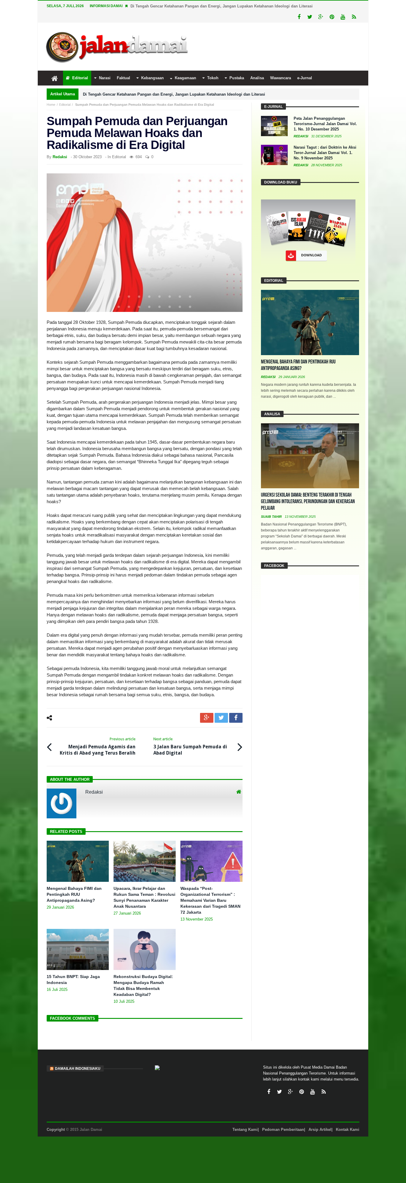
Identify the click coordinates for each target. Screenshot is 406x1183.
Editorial (64, 104)
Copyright (56, 1129)
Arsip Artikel (320, 1129)
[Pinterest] (331, 17)
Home (51, 104)
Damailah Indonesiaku (77, 1069)
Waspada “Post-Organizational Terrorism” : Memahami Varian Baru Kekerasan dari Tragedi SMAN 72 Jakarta (210, 900)
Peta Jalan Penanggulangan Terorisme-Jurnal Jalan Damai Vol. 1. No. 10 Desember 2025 (325, 123)
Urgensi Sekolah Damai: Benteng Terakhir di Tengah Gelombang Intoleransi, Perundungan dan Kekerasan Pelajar (308, 501)
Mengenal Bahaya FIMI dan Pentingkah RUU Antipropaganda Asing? (74, 894)
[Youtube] (342, 17)
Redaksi (60, 157)
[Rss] (353, 17)
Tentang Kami (245, 1129)
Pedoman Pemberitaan (283, 1129)
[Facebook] (298, 17)
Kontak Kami (347, 1129)
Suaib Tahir (272, 516)
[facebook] (236, 718)
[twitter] (221, 718)
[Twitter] (309, 17)
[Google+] (320, 17)
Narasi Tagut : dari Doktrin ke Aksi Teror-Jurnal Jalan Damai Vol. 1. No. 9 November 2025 (325, 152)
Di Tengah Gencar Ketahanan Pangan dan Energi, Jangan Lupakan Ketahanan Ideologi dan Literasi (221, 6)
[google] (206, 718)
